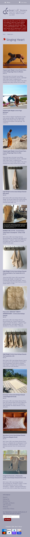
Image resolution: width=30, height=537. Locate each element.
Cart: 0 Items (24, 2)
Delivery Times (6, 501)
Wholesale (5, 506)
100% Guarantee (7, 505)
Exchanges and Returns (8, 503)
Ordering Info (6, 499)
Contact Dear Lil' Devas (8, 508)
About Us (5, 497)
